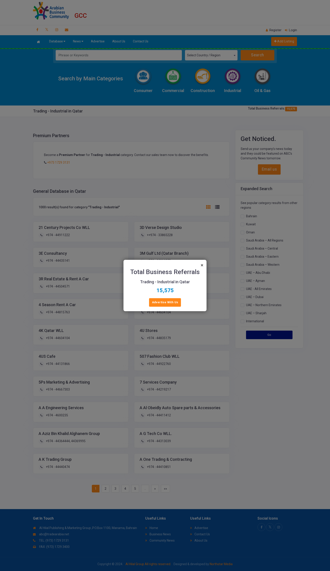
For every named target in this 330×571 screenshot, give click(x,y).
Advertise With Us (165, 302)
